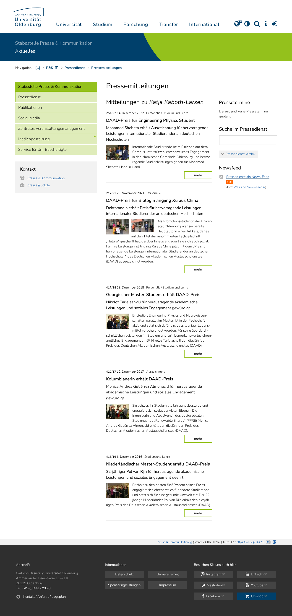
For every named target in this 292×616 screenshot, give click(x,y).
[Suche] (257, 25)
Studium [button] (102, 24)
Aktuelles (25, 51)
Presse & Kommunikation (46, 178)
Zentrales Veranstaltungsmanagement (51, 128)
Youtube (256, 585)
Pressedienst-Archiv (240, 154)
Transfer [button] (168, 24)
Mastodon (214, 585)
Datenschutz (124, 574)
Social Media (29, 118)
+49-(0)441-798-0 (36, 588)
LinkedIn (256, 574)
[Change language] (237, 25)
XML (229, 182)
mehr (198, 175)
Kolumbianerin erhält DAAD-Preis (139, 379)
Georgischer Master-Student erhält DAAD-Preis (153, 295)
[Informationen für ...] (265, 25)
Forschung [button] (135, 24)
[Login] (274, 25)
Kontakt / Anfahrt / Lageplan (44, 596)
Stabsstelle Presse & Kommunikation (54, 43)
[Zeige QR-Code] (274, 541)
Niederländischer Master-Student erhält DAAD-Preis (158, 464)
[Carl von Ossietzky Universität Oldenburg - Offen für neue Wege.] (28, 16)
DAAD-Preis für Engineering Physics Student (150, 120)
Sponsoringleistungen (124, 585)
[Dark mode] (247, 25)
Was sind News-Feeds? (249, 187)
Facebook (212, 596)
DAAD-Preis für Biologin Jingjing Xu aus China (152, 200)
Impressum (167, 585)
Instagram (213, 574)
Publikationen (30, 107)
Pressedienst (29, 97)
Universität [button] (69, 24)
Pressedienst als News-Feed (247, 176)
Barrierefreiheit (168, 574)
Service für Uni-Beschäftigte (42, 149)
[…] (37, 67)
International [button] (204, 24)
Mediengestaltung (34, 139)
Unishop (256, 596)
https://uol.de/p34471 (250, 542)
